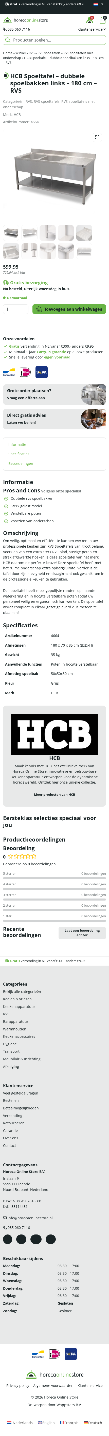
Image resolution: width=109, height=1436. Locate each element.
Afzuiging (11, 1066)
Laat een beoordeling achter (82, 933)
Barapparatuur (15, 1021)
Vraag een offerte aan (26, 397)
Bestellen (11, 1100)
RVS (31, 53)
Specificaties (18, 453)
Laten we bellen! (21, 422)
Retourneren (14, 1123)
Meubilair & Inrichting (22, 1058)
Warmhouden (14, 1029)
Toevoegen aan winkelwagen (73, 309)
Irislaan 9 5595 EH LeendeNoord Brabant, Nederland (25, 1184)
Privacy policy (17, 1385)
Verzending (12, 1115)
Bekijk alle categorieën (22, 991)
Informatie (17, 444)
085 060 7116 (19, 29)
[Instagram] (21, 1239)
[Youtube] (36, 1239)
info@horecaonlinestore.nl (30, 1217)
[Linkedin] (51, 1239)
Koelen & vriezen (17, 998)
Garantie (10, 1130)
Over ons (10, 1137)
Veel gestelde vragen (20, 1093)
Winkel (20, 53)
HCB (17, 114)
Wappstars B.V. (69, 1404)
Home (7, 53)
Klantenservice (90, 1385)
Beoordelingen (20, 463)
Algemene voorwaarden (53, 1385)
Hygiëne (10, 1044)
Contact (9, 1145)
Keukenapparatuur (19, 1006)
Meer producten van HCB (54, 794)
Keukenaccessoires (19, 1036)
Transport (11, 1051)
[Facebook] (7, 1239)
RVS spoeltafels (49, 53)
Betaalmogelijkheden (21, 1108)
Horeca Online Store (61, 1397)
